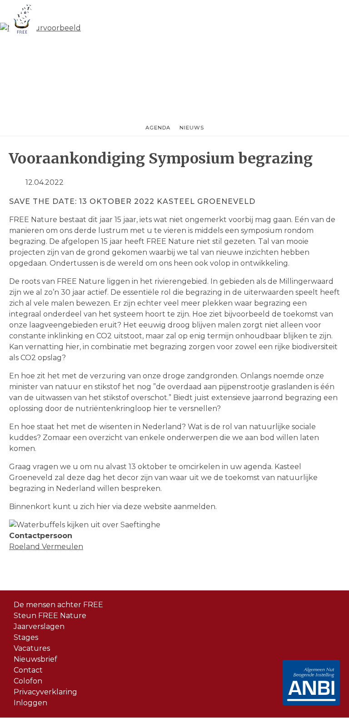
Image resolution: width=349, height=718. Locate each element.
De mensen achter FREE (58, 604)
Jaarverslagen (39, 626)
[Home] (22, 20)
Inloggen (30, 702)
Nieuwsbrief (35, 659)
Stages (26, 637)
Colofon (28, 681)
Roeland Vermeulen (46, 546)
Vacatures (32, 648)
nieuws (191, 127)
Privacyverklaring (45, 692)
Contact (28, 670)
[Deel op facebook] (12, 182)
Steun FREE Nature (50, 615)
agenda (157, 127)
